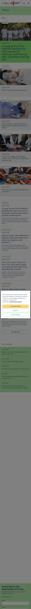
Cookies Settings (15, 314)
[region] (15, 304)
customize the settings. (15, 302)
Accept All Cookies (15, 306)
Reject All (15, 310)
